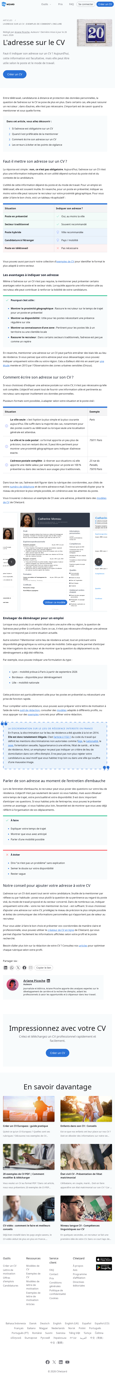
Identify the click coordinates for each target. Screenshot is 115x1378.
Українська (59, 1337)
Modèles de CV (32, 1267)
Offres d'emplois (8, 1279)
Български (31, 1337)
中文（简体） (97, 1337)
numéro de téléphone (22, 486)
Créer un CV (9, 1265)
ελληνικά (16, 1337)
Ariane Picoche (22, 32)
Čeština (99, 1333)
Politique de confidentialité (57, 1292)
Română (37, 1333)
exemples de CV (65, 261)
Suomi (48, 1333)
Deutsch (45, 1323)
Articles (8, 20)
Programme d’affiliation (80, 1276)
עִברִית (73, 1337)
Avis (75, 1270)
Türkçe (87, 1333)
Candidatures (10, 1285)
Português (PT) (20, 1333)
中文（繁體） (57, 1342)
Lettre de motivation (9, 1271)
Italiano (31, 1328)
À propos (78, 1265)
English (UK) (72, 1323)
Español (86, 1323)
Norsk (71, 1328)
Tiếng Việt (74, 1333)
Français (19, 1328)
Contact (53, 1274)
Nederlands (58, 1328)
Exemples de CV (33, 1275)
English (57, 1323)
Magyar (43, 1328)
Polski (82, 1328)
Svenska (60, 1333)
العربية (83, 1337)
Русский (45, 1337)
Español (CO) (102, 1323)
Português (95, 1328)
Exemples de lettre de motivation (33, 1296)
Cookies (53, 1298)
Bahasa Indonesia (16, 1323)
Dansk (33, 1323)
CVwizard (61, 1371)
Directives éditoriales (79, 1283)
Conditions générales (55, 1284)
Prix (60, 4)
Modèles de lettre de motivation (32, 1285)
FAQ (71, 4)
